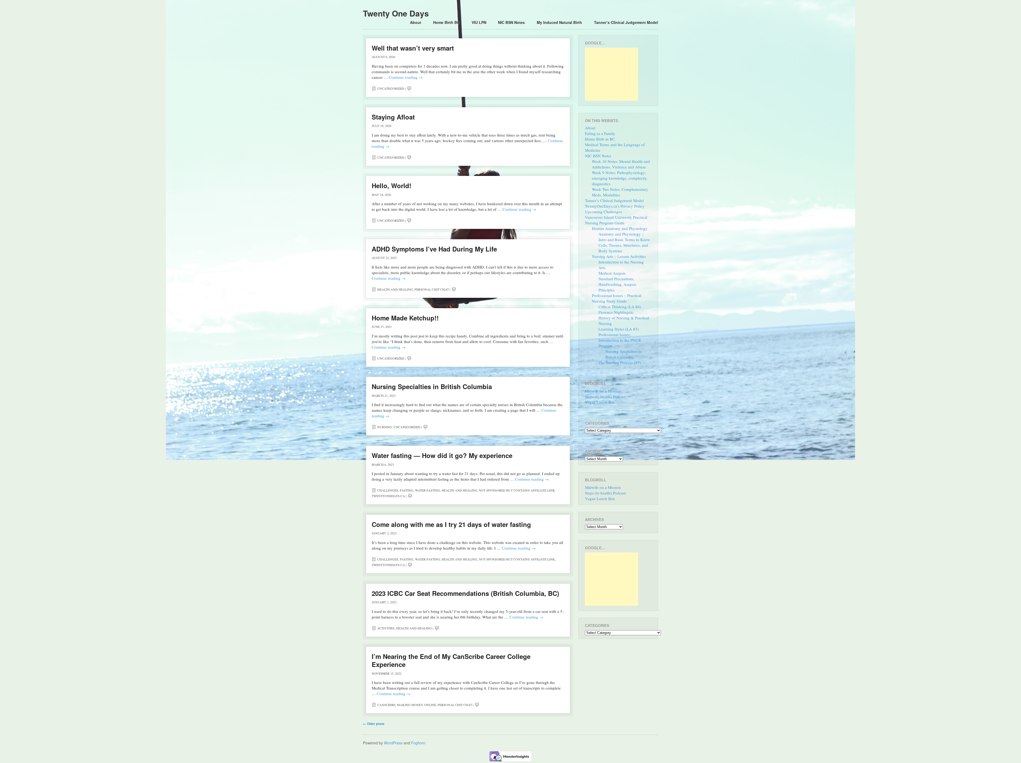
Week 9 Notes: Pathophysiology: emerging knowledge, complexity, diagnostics (620, 178)
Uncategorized (390, 88)
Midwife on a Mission (603, 391)
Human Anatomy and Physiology (619, 228)
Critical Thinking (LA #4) (620, 306)
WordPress (393, 742)
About (415, 22)
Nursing (384, 427)
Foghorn (418, 742)
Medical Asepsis (612, 273)
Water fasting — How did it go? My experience (442, 455)
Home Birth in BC (600, 139)
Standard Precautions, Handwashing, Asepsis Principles (617, 284)
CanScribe (386, 705)
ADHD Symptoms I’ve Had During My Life (434, 248)
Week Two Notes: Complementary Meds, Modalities (620, 192)
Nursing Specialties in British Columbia (432, 386)
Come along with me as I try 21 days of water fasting (451, 524)
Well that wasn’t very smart (413, 47)
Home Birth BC (446, 22)
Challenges (387, 490)
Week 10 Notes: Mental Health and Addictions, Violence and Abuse (621, 164)
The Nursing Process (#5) (620, 362)
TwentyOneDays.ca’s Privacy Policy (615, 206)
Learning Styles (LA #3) (619, 329)
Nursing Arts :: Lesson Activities (619, 256)
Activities (386, 628)
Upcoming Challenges (603, 211)
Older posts (373, 723)
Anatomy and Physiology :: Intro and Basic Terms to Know (624, 236)
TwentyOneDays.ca (388, 496)
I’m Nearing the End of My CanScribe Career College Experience (451, 660)
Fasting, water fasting (420, 490)
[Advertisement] (611, 74)
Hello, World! (391, 185)
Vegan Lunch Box (600, 402)
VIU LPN (479, 22)
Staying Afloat (393, 116)
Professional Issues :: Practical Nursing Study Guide (616, 298)
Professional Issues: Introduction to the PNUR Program (620, 340)
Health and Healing (395, 289)
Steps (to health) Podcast (605, 396)
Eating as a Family (600, 133)
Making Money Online (416, 705)
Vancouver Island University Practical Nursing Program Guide (616, 220)
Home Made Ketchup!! (405, 317)
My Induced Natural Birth (559, 22)
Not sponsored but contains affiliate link (517, 490)
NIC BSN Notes (511, 22)
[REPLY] (409, 88)
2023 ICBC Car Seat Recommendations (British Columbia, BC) (465, 593)
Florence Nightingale (616, 312)
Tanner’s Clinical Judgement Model (626, 22)
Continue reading (405, 77)
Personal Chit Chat (432, 289)
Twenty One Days (396, 13)
